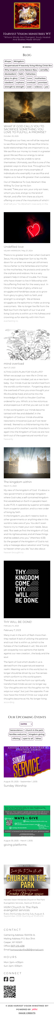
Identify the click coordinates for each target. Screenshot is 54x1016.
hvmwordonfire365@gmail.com (27, 949)
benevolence (16, 730)
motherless (40, 78)
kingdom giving (36, 734)
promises (42, 82)
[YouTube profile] (12, 979)
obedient (9, 82)
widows (38, 87)
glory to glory (11, 78)
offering (16, 738)
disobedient (10, 74)
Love (29, 78)
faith (21, 74)
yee (46, 87)
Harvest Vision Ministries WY (27, 34)
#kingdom (19, 61)
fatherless (31, 74)
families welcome (17, 734)
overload (31, 82)
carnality (44, 70)
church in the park (34, 730)
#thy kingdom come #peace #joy (21, 70)
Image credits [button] (27, 1013)
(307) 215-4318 (17, 946)
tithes (38, 738)
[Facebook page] (6, 979)
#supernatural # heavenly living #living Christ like (28, 65)
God (22, 78)
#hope (8, 61)
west (29, 87)
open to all (28, 738)
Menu (27, 47)
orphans (20, 82)
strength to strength (14, 87)
